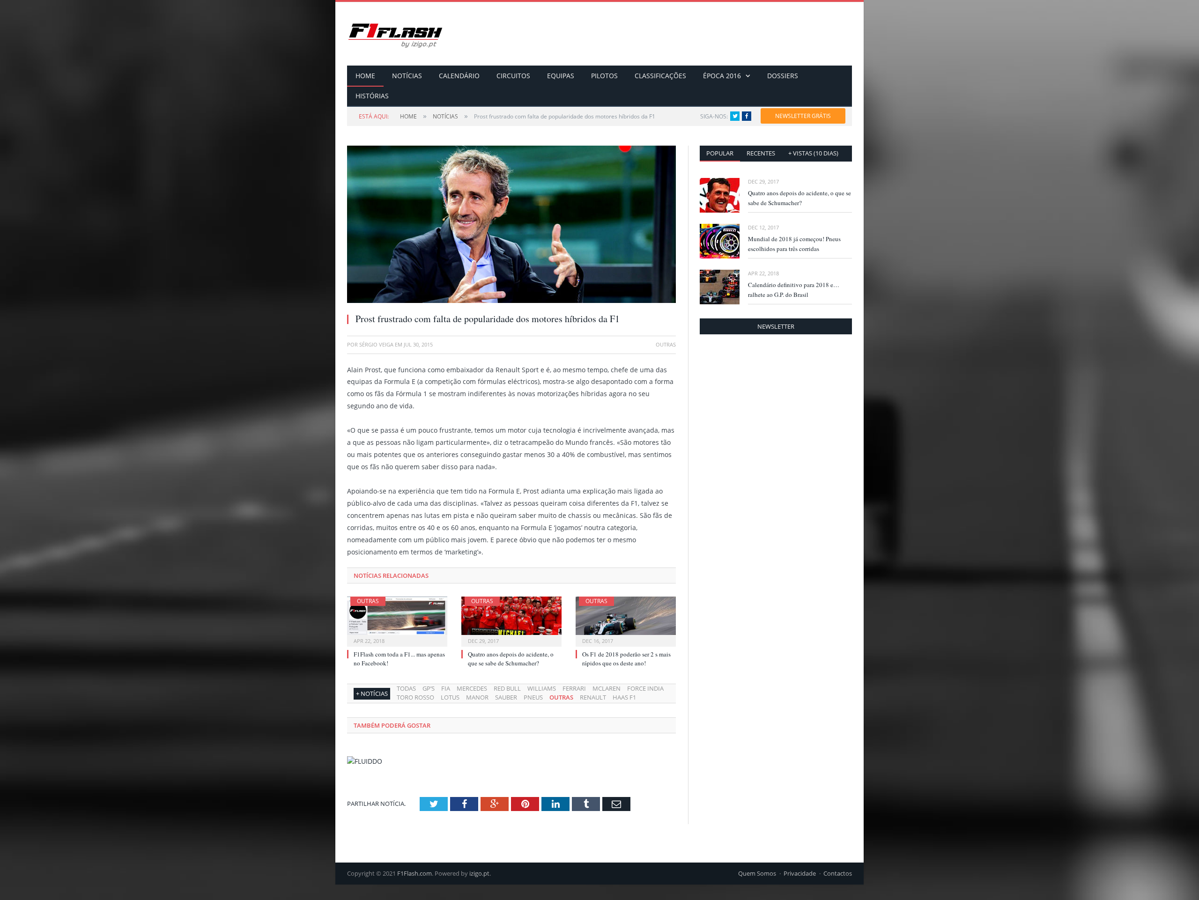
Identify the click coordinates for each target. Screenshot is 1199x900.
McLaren (606, 688)
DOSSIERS (782, 75)
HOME (365, 75)
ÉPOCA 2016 (722, 75)
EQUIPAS (560, 75)
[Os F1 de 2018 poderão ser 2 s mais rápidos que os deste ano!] (626, 620)
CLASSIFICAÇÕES (660, 75)
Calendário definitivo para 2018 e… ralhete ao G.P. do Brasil (793, 289)
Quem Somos (757, 873)
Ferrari (574, 688)
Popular (719, 153)
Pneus (533, 697)
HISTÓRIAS (372, 95)
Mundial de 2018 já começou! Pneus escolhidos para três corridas (794, 244)
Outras (368, 601)
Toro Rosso (415, 697)
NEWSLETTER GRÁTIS (803, 116)
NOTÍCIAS (407, 75)
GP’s (428, 688)
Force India (645, 688)
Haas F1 (624, 697)
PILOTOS (604, 75)
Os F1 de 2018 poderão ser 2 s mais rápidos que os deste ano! (626, 658)
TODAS (406, 688)
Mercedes (472, 688)
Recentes (761, 153)
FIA (445, 688)
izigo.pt (479, 873)
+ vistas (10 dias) (813, 153)
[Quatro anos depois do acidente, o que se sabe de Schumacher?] (511, 620)
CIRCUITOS (513, 75)
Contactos (837, 873)
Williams (541, 688)
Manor (477, 697)
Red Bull (507, 688)
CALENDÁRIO (459, 75)
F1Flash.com (414, 873)
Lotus (450, 697)
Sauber (506, 697)
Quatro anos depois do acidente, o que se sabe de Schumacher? (511, 658)
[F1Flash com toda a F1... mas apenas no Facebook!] (397, 620)
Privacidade (800, 873)
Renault (593, 697)
